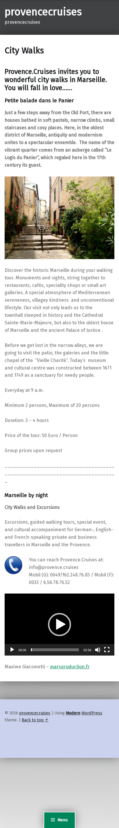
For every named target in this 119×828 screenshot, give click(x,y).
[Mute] (98, 650)
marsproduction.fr (70, 666)
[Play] (12, 650)
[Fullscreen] (107, 650)
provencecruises (43, 12)
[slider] (55, 649)
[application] (59, 625)
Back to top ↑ (35, 720)
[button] (59, 624)
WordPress (91, 713)
